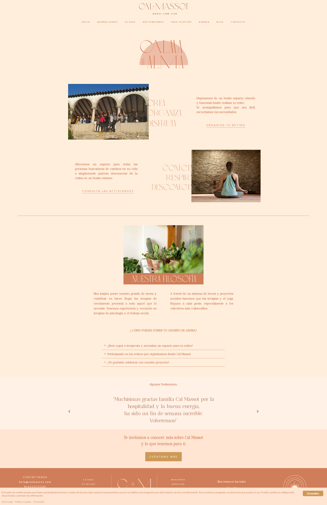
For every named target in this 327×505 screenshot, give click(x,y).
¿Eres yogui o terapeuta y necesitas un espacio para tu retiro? (150, 346)
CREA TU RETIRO (181, 22)
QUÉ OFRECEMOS (153, 22)
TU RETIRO (88, 484)
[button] (225, 125)
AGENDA (204, 22)
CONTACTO (238, 22)
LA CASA (130, 22)
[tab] (163, 346)
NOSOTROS (178, 480)
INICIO (86, 22)
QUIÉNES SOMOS (107, 22)
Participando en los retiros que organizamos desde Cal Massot (149, 354)
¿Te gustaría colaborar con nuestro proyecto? (138, 362)
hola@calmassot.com (35, 481)
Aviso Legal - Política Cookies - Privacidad (23, 501)
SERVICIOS (178, 484)
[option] (165, 412)
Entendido (313, 493)
